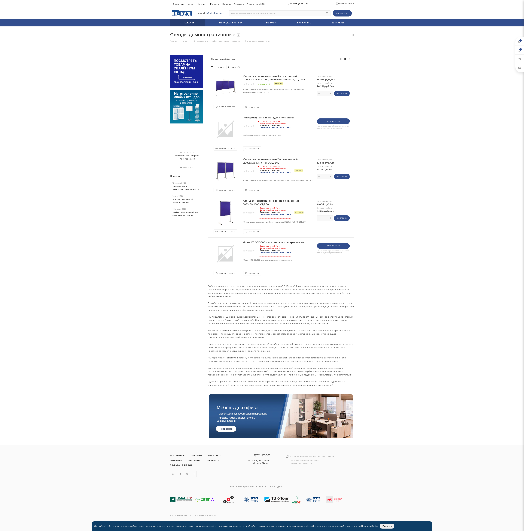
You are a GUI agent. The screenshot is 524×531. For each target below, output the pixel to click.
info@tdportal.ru (261, 460)
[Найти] (327, 13)
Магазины (176, 460)
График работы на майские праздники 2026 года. (185, 213)
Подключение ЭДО (181, 465)
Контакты (194, 460)
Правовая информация (301, 464)
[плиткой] (341, 59)
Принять (387, 526)
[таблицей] (349, 59)
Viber (187, 474)
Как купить (214, 455)
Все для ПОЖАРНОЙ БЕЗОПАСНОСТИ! (182, 200)
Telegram (180, 474)
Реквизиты (213, 460)
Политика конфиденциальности (306, 460)
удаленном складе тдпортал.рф (275, 127)
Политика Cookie (369, 526)
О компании (177, 455)
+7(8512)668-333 (299, 3)
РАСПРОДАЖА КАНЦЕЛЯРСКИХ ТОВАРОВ (185, 187)
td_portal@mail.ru (261, 463)
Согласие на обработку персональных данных (312, 456)
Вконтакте (173, 474)
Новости (175, 176)
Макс (194, 474)
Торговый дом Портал (186, 155)
